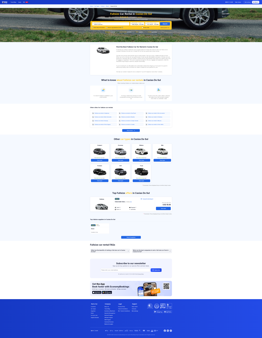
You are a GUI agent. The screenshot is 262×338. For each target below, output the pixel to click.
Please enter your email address (109, 270)
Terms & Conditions (123, 308)
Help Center (238, 2)
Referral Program (109, 315)
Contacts (134, 308)
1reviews (139, 17)
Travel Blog (13, 2)
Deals (19, 2)
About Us (107, 306)
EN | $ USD (230, 2)
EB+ (25, 2)
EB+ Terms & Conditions (124, 311)
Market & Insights (109, 324)
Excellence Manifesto (110, 311)
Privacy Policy (141, 274)
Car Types (93, 308)
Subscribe (157, 270)
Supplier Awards (95, 317)
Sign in (256, 2)
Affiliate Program (109, 317)
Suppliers (93, 311)
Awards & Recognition (110, 313)
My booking (247, 2)
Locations (93, 306)
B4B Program (108, 319)
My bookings (135, 311)
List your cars (94, 315)
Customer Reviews (109, 321)
